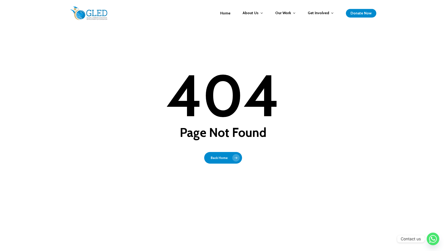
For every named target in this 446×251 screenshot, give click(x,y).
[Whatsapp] (433, 239)
